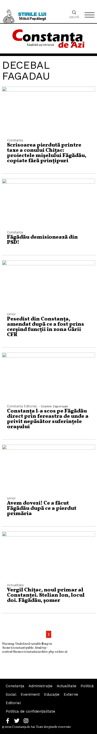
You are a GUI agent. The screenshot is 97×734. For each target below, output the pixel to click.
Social (11, 694)
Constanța (15, 686)
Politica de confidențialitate (30, 711)
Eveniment (30, 694)
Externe (71, 694)
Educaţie (51, 694)
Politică (87, 686)
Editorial (13, 703)
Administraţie (40, 686)
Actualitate (66, 686)
